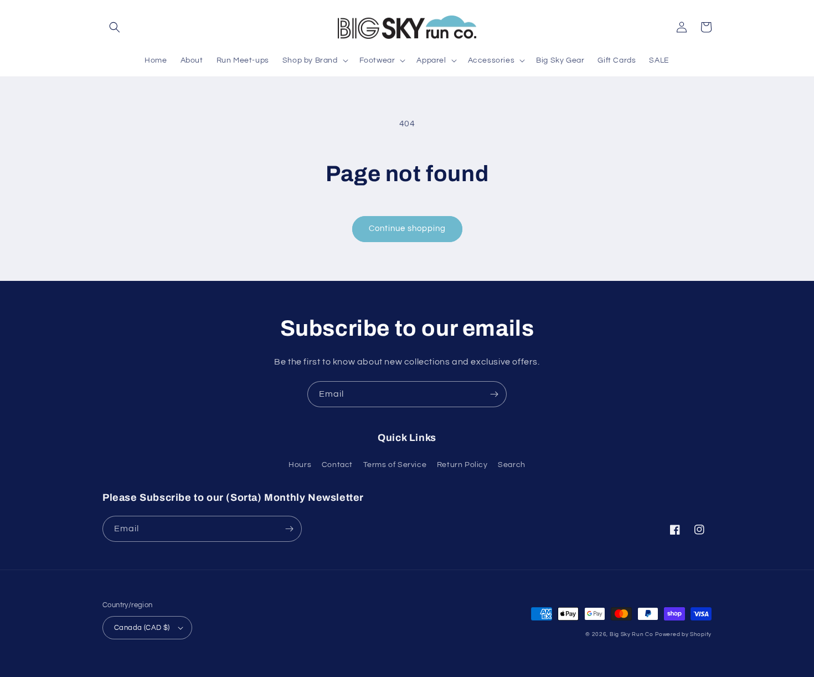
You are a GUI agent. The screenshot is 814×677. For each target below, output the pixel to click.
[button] (114, 27)
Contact (337, 465)
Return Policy (462, 465)
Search (512, 465)
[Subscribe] (494, 394)
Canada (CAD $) (142, 628)
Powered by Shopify (683, 634)
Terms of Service (395, 465)
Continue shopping (407, 228)
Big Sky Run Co (631, 634)
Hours (299, 465)
